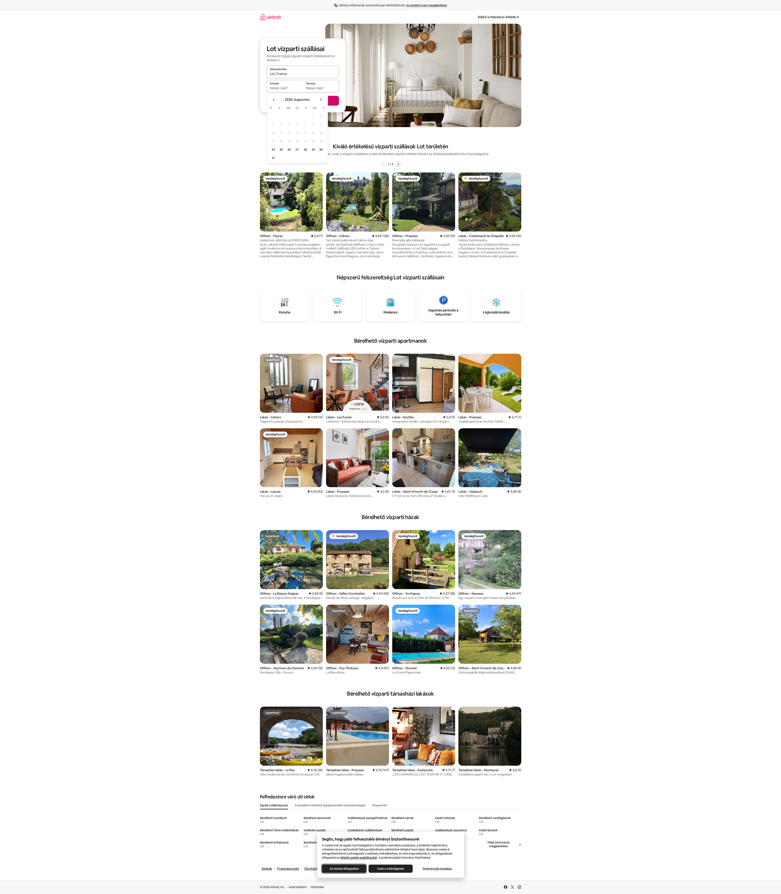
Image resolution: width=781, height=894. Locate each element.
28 (305, 149)
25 (281, 149)
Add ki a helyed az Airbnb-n (498, 17)
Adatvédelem (298, 887)
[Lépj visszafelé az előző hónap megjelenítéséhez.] (274, 99)
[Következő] (398, 164)
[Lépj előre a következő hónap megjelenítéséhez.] (321, 99)
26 (289, 149)
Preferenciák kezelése (437, 869)
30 (321, 149)
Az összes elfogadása (344, 869)
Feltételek (317, 887)
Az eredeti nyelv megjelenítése (426, 5)
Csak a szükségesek (390, 869)
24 (273, 149)
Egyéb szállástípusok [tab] (274, 805)
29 (313, 149)
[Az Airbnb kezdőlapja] (270, 17)
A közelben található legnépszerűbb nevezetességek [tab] (330, 805)
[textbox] (285, 88)
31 (273, 158)
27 (297, 149)
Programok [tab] (379, 805)
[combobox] (303, 73)
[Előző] (383, 164)
